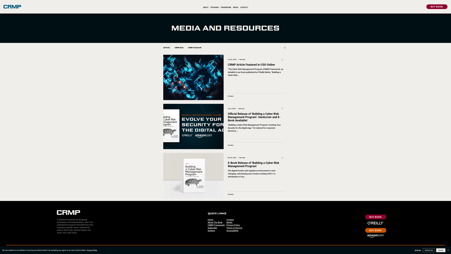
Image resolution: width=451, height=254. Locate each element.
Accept (440, 250)
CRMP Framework (194, 48)
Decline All (429, 250)
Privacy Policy (92, 250)
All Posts (166, 48)
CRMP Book (179, 48)
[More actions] (283, 59)
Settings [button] (418, 250)
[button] (285, 48)
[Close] (448, 250)
